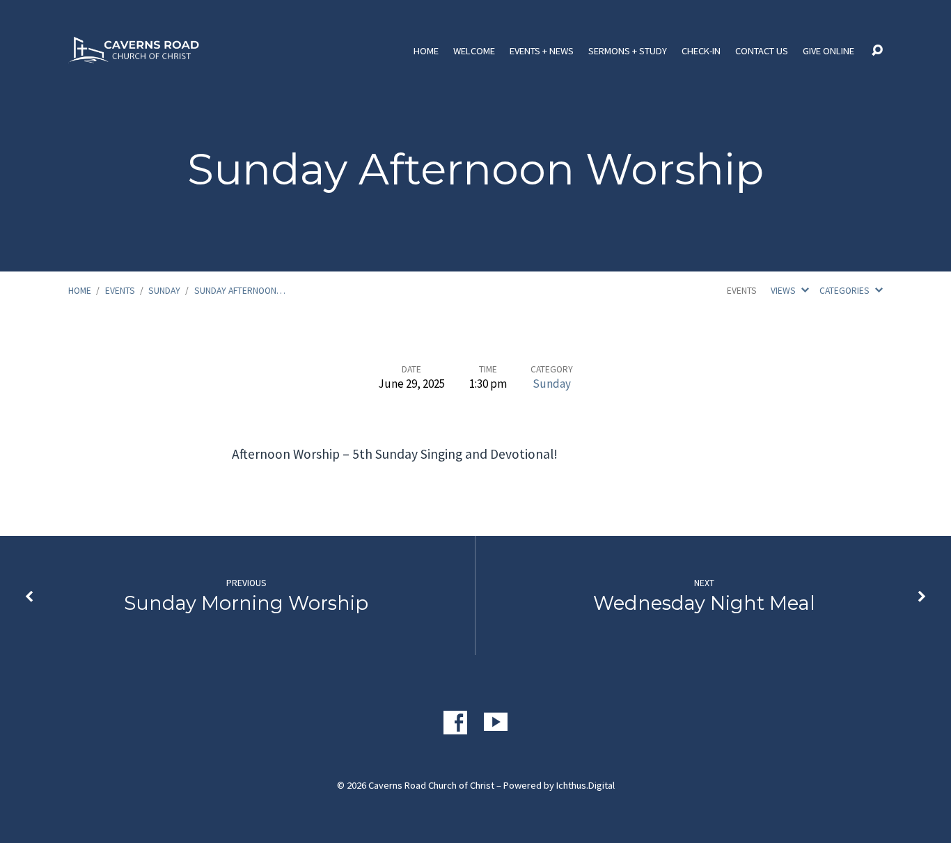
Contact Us (761, 51)
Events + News (542, 51)
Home (426, 51)
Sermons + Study (627, 51)
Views (784, 291)
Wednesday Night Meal (704, 603)
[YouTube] (496, 722)
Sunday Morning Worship (246, 603)
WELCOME (474, 51)
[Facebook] (455, 722)
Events (120, 291)
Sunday (164, 291)
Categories (845, 291)
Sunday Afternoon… (239, 291)
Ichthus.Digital (585, 785)
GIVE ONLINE (828, 51)
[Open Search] (877, 50)
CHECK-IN (701, 51)
